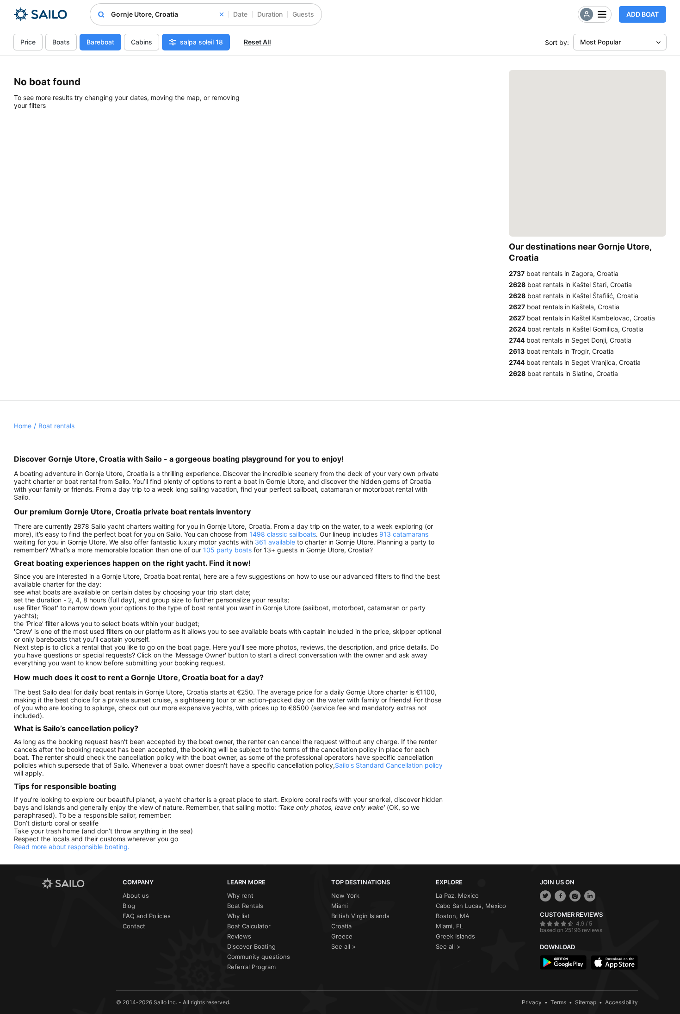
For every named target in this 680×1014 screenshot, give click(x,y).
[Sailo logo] (79, 883)
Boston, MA (453, 916)
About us (136, 895)
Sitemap (585, 1002)
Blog (129, 905)
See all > (343, 946)
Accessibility (621, 1002)
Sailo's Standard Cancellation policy (389, 765)
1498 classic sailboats (282, 534)
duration (270, 14)
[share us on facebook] (560, 895)
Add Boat (642, 14)
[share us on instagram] (575, 895)
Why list (238, 916)
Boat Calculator (249, 926)
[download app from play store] (563, 962)
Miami (339, 905)
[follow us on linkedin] (589, 895)
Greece (341, 936)
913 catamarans (403, 534)
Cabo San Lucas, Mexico (471, 905)
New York (345, 895)
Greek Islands (455, 936)
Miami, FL (449, 926)
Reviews (239, 936)
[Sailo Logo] (40, 14)
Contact (134, 926)
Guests (303, 14)
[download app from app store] (614, 962)
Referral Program (251, 966)
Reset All (257, 42)
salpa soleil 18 (201, 42)
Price (28, 42)
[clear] (221, 14)
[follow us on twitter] (545, 895)
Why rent (240, 895)
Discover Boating (251, 946)
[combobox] (167, 14)
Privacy (532, 1002)
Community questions (258, 956)
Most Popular (600, 42)
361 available (275, 542)
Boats (61, 42)
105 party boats (227, 550)
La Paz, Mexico (457, 895)
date (240, 14)
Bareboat (100, 42)
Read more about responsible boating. (72, 847)
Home (22, 426)
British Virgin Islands (360, 916)
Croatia (341, 926)
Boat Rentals (245, 905)
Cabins (141, 42)
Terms (558, 1002)
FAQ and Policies (147, 916)
